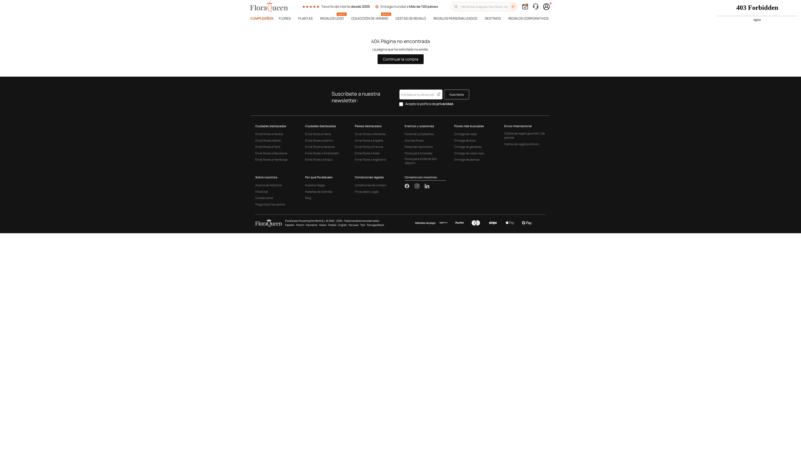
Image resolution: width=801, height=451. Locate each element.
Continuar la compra (400, 59)
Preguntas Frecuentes (270, 204)
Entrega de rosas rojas (469, 153)
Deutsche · (312, 225)
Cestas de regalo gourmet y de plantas (524, 135)
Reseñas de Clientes (318, 192)
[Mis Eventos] (525, 6)
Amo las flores (414, 140)
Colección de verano (369, 18)
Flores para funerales (418, 153)
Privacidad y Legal (366, 192)
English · (343, 225)
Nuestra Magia (315, 185)
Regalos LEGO (332, 18)
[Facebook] (410, 186)
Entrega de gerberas (467, 147)
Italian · (323, 225)
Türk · (363, 225)
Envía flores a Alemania (370, 134)
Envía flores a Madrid (269, 134)
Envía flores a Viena (318, 134)
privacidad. (445, 103)
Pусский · (354, 225)
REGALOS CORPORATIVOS (528, 18)
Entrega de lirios (465, 140)
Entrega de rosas (465, 134)
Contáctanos (264, 198)
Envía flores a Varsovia (320, 147)
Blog (308, 198)
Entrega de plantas (467, 159)
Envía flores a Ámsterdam (322, 153)
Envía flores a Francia (369, 147)
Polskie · (333, 225)
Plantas (305, 18)
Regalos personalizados (455, 18)
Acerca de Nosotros (268, 185)
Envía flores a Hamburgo (271, 159)
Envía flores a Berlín (268, 140)
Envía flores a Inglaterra (370, 159)
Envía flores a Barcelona (271, 153)
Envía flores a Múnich (319, 140)
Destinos (493, 18)
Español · (290, 225)
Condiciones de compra (370, 185)
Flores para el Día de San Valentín (421, 161)
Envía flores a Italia (367, 153)
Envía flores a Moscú (318, 159)
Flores (285, 18)
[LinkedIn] (427, 186)
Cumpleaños (261, 18)
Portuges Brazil (375, 225)
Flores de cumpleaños (419, 134)
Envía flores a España (369, 140)
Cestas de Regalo (410, 18)
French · (300, 225)
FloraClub (261, 192)
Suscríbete (456, 94)
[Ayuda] (535, 6)
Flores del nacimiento (419, 147)
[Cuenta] (546, 7)
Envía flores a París (267, 147)
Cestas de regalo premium (521, 144)
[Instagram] (420, 186)
